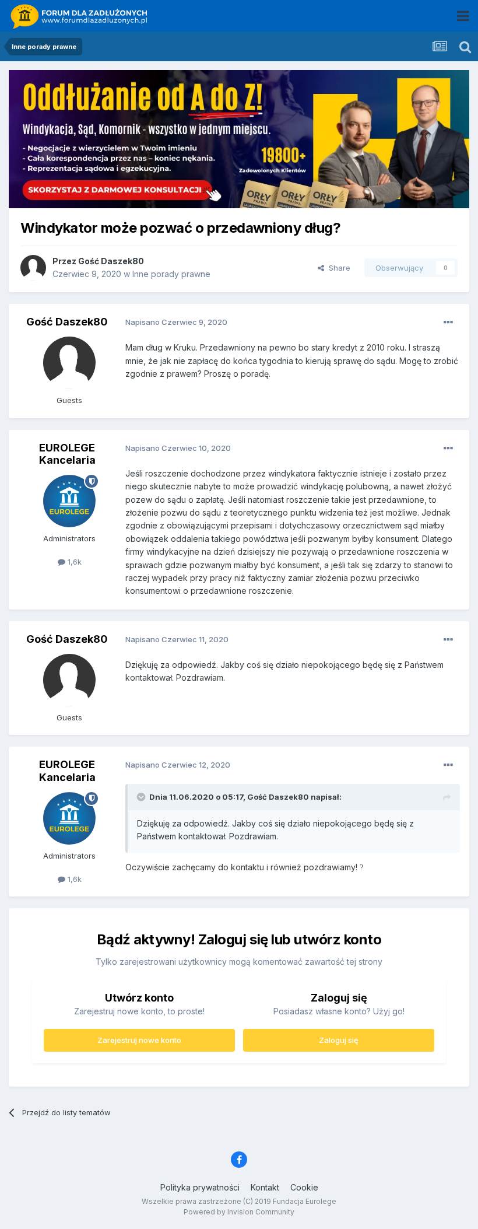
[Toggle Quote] (142, 796)
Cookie (304, 1187)
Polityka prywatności (200, 1187)
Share (337, 267)
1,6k (73, 561)
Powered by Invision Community (239, 1211)
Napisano (176, 322)
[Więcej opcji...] (448, 323)
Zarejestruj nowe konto (139, 1040)
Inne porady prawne (171, 274)
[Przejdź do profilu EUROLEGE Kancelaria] (69, 501)
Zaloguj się (338, 1040)
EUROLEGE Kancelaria (67, 454)
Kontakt (265, 1187)
